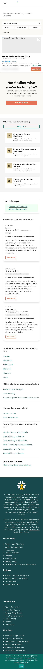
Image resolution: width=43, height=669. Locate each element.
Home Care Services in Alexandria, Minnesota (18, 208)
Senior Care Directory (14, 547)
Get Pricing (36, 69)
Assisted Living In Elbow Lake (15, 441)
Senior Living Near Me (14, 639)
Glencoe (6, 373)
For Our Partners (12, 584)
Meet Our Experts (12, 610)
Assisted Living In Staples (13, 453)
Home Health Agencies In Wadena (17, 445)
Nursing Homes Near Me (15, 650)
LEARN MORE (36, 66)
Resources (9, 550)
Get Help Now (21, 103)
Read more (11, 257)
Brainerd (7, 369)
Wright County (9, 413)
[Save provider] (38, 39)
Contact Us (9, 625)
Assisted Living (9, 394)
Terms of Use (34, 530)
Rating (7, 28)
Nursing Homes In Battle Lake (15, 432)
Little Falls (7, 361)
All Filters (22, 28)
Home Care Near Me (13, 645)
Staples (6, 356)
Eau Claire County (10, 418)
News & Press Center (13, 613)
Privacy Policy (23, 532)
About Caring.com (12, 607)
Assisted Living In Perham (13, 449)
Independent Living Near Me (17, 642)
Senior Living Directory (14, 544)
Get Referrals (10, 581)
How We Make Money (14, 616)
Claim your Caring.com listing (17, 465)
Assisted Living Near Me (14, 636)
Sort (35, 28)
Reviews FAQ (10, 619)
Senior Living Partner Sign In (17, 576)
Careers (8, 622)
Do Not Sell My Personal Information (20, 565)
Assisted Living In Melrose (13, 436)
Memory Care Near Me (14, 647)
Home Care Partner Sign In (16, 579)
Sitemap (8, 556)
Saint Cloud (8, 365)
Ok (21, 666)
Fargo (5, 377)
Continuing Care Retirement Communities (21, 398)
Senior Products (12, 553)
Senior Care (7, 14)
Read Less (20, 126)
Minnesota (28, 14)
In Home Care (18, 14)
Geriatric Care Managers (13, 389)
